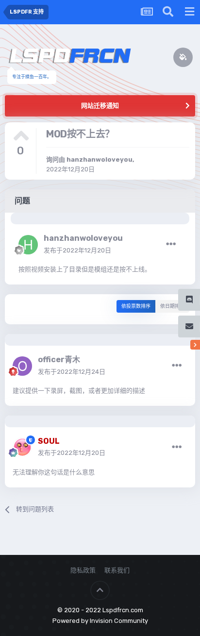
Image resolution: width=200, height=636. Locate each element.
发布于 (77, 250)
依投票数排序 (135, 306)
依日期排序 (172, 306)
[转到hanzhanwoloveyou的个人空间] (28, 244)
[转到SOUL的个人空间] (22, 447)
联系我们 (117, 570)
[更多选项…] (171, 244)
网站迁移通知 (100, 105)
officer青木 (59, 359)
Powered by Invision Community (100, 620)
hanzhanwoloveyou (100, 159)
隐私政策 (83, 570)
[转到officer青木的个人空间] (22, 366)
